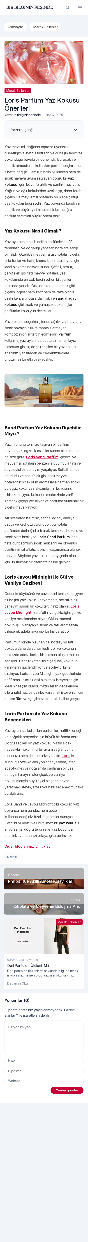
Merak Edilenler (18, 90)
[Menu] (79, 7)
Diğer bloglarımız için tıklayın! (29, 846)
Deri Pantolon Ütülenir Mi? (28, 965)
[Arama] (68, 7)
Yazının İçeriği (22, 129)
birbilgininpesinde (27, 115)
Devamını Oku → (19, 983)
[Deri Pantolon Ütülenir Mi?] (44, 936)
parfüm (12, 856)
